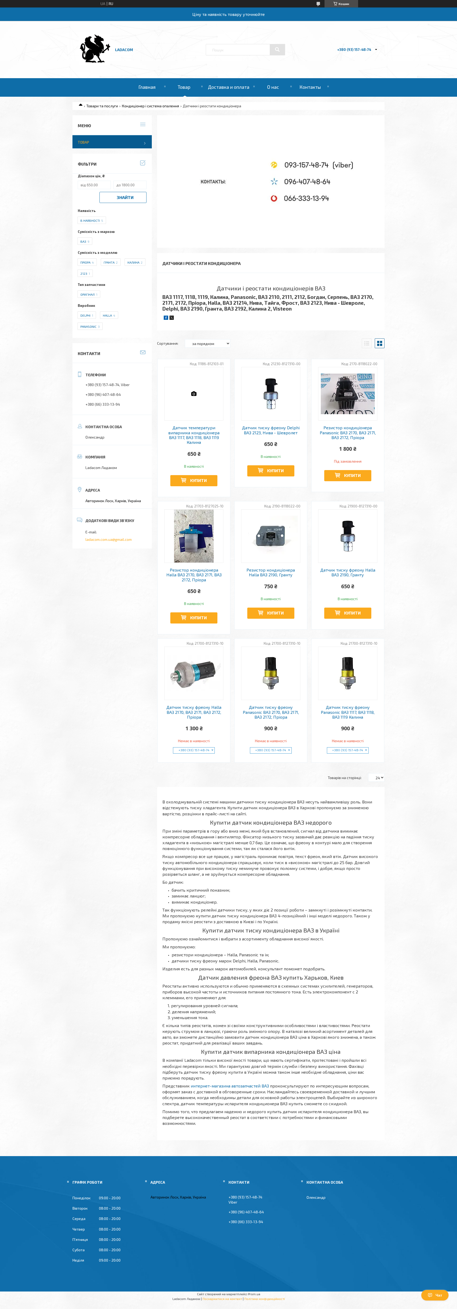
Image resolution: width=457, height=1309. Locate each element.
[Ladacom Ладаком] (94, 64)
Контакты (310, 87)
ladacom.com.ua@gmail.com (108, 539)
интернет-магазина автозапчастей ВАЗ (230, 1085)
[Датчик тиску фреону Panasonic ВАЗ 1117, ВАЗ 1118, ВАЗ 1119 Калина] (348, 673)
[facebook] (166, 318)
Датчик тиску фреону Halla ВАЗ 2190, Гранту (347, 572)
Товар (184, 87)
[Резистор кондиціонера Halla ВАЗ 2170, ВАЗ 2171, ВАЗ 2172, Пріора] (194, 536)
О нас (273, 87)
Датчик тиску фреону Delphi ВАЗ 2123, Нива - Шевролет (271, 430)
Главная (147, 87)
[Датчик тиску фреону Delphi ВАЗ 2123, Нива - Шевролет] (271, 394)
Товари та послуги (102, 106)
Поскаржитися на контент (222, 1299)
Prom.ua (254, 1294)
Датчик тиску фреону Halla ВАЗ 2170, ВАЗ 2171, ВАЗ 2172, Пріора (193, 712)
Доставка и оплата (228, 87)
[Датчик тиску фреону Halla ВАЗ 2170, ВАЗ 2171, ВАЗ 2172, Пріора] (194, 673)
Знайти (125, 197)
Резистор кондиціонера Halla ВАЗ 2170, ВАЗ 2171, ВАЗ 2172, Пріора (194, 575)
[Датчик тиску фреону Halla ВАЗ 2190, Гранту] (348, 536)
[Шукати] (277, 49)
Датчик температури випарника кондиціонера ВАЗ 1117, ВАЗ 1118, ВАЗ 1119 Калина (194, 435)
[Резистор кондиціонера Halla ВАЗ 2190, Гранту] (271, 536)
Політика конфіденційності (264, 1299)
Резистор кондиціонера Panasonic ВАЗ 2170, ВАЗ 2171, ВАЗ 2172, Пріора (348, 432)
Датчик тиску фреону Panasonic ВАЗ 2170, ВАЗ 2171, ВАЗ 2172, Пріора (271, 712)
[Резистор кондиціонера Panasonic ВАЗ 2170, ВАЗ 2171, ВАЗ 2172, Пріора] (348, 394)
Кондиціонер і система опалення (150, 106)
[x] (172, 318)
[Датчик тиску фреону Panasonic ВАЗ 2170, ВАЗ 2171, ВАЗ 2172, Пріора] (271, 673)
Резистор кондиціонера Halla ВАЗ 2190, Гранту (270, 572)
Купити (198, 480)
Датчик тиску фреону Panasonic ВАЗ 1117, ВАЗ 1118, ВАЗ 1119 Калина (347, 712)
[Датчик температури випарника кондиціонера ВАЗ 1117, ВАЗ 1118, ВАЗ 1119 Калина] (194, 394)
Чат (439, 1295)
